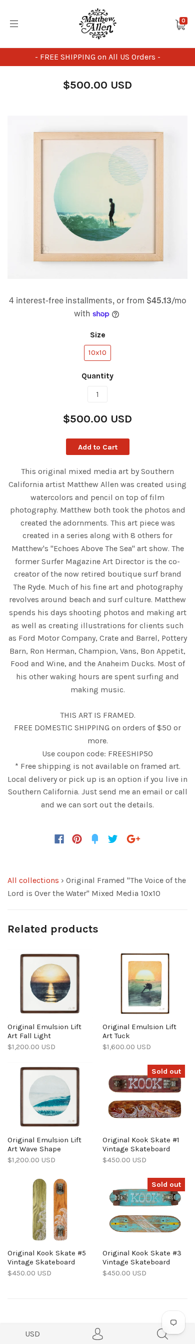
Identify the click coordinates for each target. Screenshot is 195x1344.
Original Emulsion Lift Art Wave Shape (45, 1144)
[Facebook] (59, 839)
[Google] (133, 839)
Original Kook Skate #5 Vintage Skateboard (47, 1257)
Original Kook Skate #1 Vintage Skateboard (141, 1144)
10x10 (97, 352)
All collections (33, 880)
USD (32, 1333)
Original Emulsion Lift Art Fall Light (45, 1031)
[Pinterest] (77, 839)
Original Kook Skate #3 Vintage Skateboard (142, 1257)
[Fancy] (95, 839)
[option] (98, 197)
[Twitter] (113, 839)
